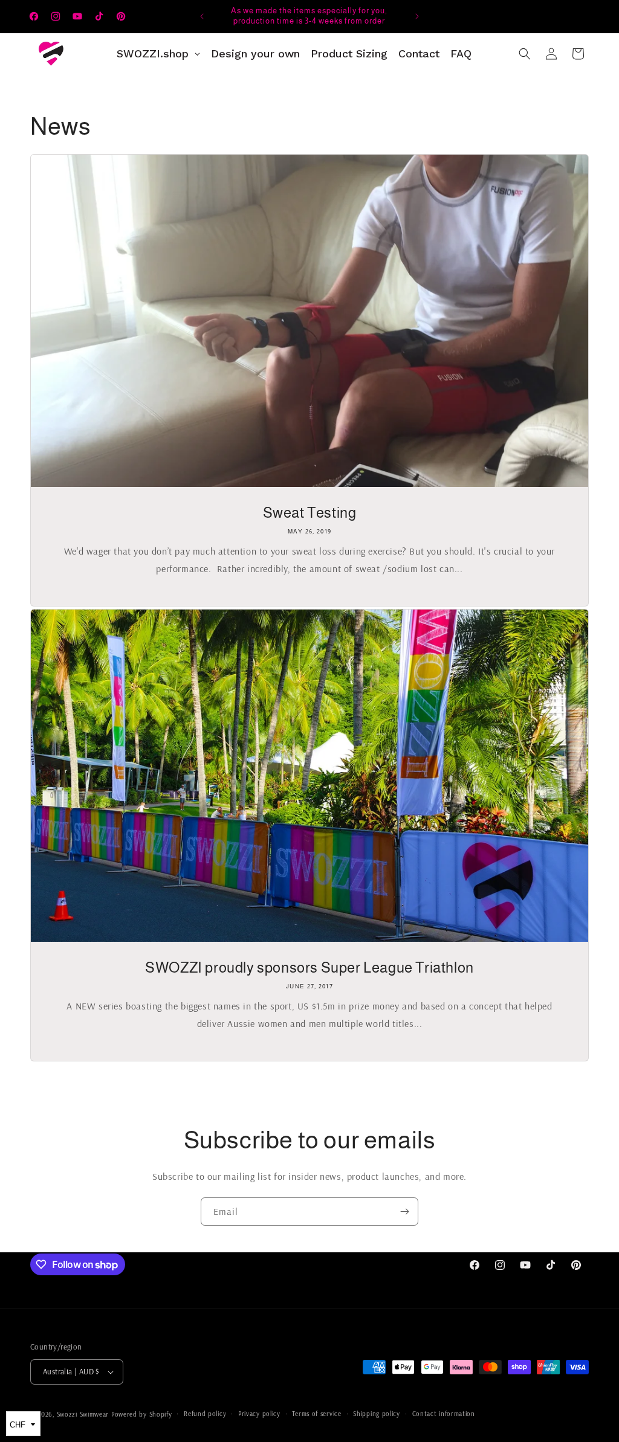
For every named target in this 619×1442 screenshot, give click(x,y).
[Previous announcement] (202, 16)
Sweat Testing (310, 512)
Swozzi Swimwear (83, 1414)
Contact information (443, 1413)
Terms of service (316, 1413)
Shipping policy (376, 1413)
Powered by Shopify (141, 1414)
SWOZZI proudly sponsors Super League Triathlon (309, 967)
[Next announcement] (417, 16)
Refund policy (205, 1413)
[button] (524, 53)
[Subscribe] (404, 1211)
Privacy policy (259, 1413)
